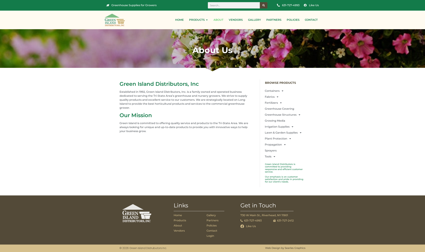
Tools (268, 156)
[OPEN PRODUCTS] (207, 20)
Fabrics (270, 96)
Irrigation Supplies (277, 126)
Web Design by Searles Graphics (285, 248)
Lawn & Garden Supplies (281, 132)
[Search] (263, 5)
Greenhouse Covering (279, 108)
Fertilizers (271, 102)
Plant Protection (276, 138)
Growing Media (275, 120)
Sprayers (271, 150)
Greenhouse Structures (281, 114)
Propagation (273, 144)
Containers (272, 90)
